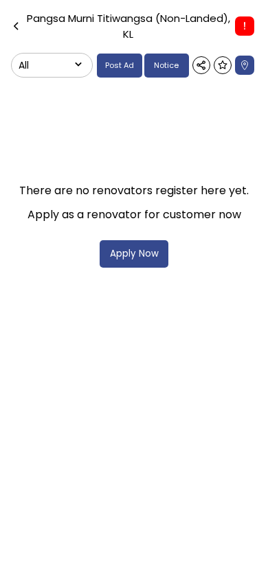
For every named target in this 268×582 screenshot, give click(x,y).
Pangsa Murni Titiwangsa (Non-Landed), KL (128, 26)
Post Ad (119, 65)
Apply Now (134, 253)
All (24, 65)
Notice (166, 65)
